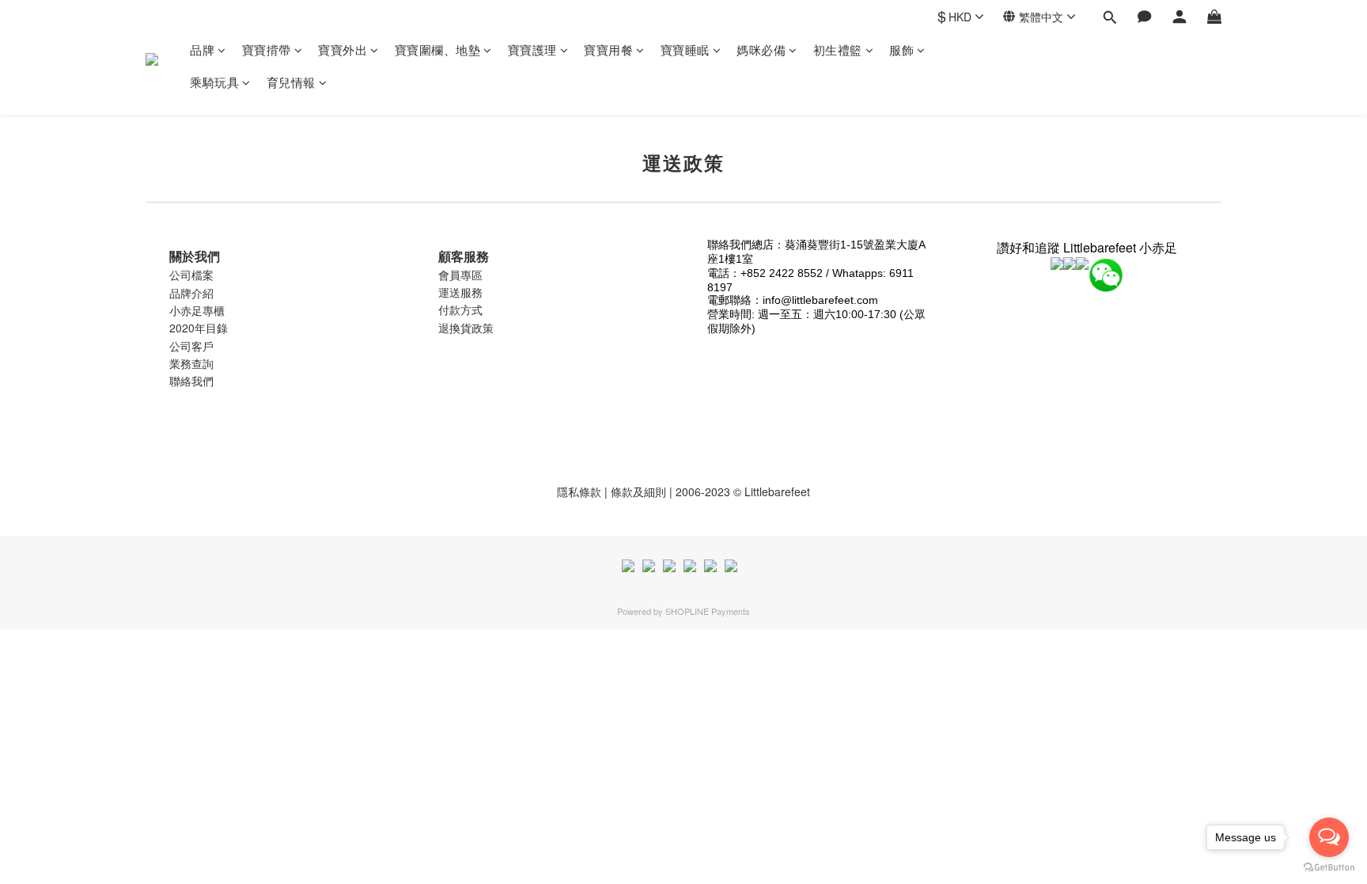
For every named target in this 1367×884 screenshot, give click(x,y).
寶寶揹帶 (266, 49)
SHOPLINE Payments (707, 611)
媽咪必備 (761, 49)
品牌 (202, 49)
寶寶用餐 (608, 49)
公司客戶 (191, 346)
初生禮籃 (837, 49)
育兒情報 (291, 82)
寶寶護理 (532, 49)
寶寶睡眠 (685, 49)
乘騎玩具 (214, 82)
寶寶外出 (342, 49)
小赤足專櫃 (197, 310)
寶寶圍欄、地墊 (438, 49)
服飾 (901, 49)
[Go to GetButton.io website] (1329, 868)
